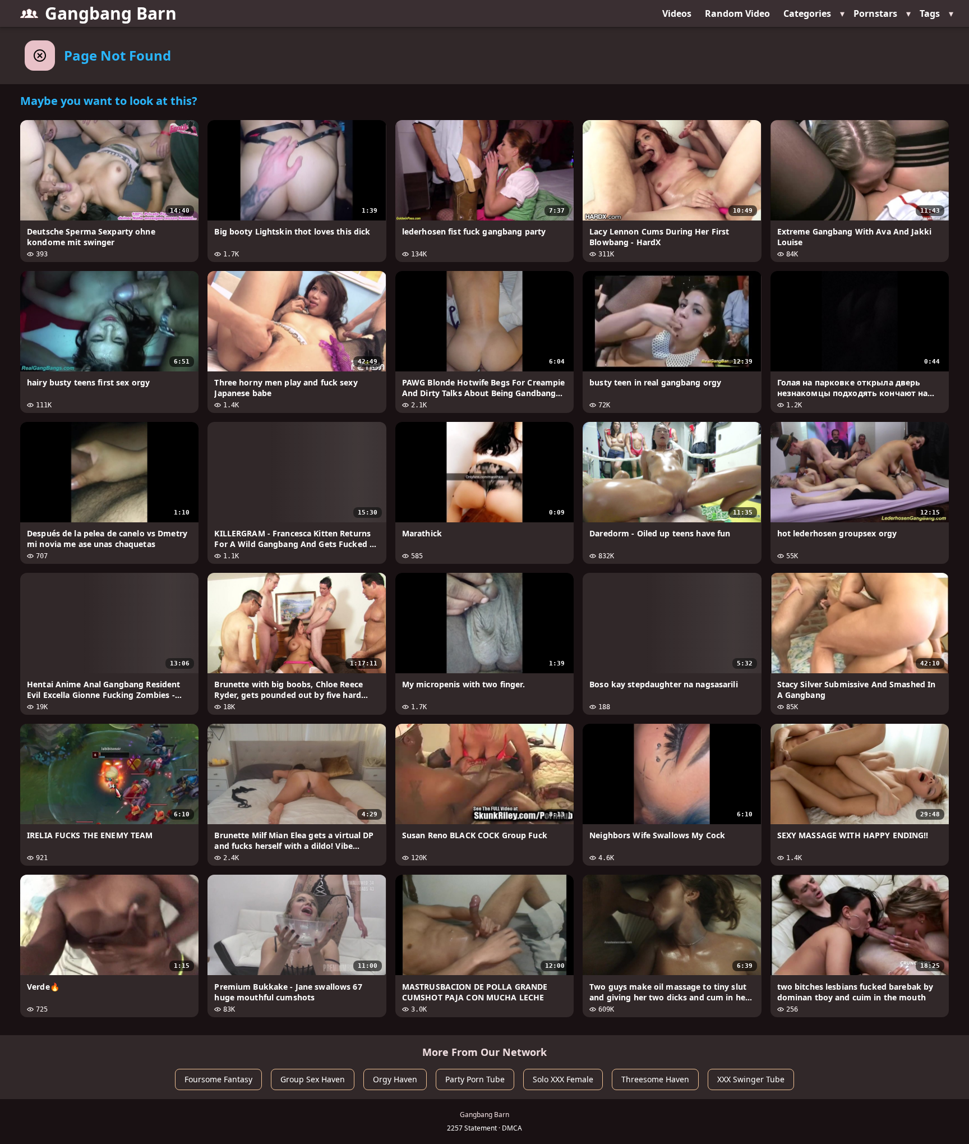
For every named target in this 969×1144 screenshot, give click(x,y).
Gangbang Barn (111, 13)
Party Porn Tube (475, 1079)
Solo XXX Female (563, 1079)
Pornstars (875, 13)
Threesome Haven (655, 1079)
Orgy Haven (395, 1079)
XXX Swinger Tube (751, 1079)
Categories (807, 13)
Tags (930, 13)
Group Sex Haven (312, 1079)
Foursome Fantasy (218, 1079)
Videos (676, 13)
